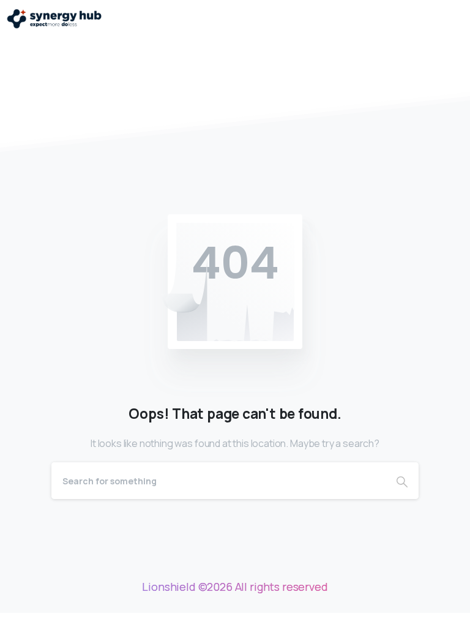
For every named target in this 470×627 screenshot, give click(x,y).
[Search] (402, 480)
